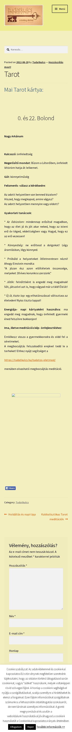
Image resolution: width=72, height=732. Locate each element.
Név (12, 616)
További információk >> (50, 727)
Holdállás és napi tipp (22, 514)
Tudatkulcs (38, 62)
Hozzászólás (18, 565)
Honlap (13, 651)
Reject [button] (31, 727)
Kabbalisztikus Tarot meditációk (54, 516)
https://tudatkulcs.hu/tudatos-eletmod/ (30, 360)
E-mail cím (17, 633)
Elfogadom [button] (16, 727)
